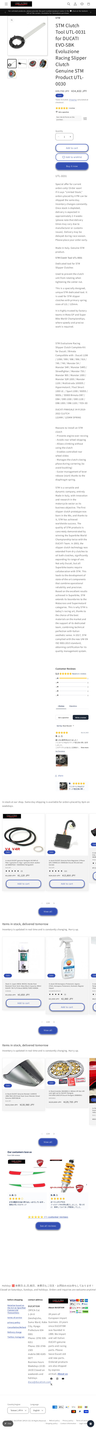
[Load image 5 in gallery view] (12, 74)
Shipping (72, 99)
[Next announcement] (91, 12)
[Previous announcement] (5, 12)
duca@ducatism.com (39, 1382)
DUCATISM (18, 1421)
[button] (6, 4)
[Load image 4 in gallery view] (43, 63)
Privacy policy (68, 1421)
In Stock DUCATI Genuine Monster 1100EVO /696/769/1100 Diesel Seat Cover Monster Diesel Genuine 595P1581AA (22, 1096)
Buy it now (72, 166)
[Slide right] (54, 903)
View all (48, 911)
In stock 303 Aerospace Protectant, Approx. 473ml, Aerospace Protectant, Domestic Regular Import (66, 986)
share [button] (60, 775)
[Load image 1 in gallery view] (12, 63)
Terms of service (82, 1421)
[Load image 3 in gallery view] (32, 63)
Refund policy (54, 1421)
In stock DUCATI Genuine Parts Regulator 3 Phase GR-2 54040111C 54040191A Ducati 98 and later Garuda (67, 863)
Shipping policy (52, 1423)
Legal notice (83, 1423)
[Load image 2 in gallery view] (22, 63)
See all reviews (48, 1225)
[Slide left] (42, 903)
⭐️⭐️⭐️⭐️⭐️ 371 (48, 1217)
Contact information (68, 1423)
